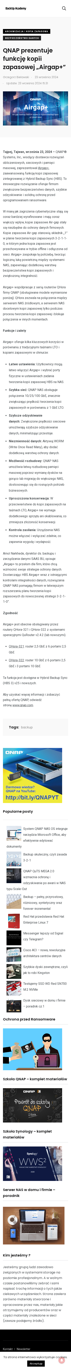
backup (27, 727)
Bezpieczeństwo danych (22, 38)
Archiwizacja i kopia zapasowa (26, 31)
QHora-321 (16, 646)
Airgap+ (43, 168)
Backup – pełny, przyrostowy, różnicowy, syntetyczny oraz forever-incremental (43, 903)
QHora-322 (16, 660)
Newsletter (23, 1349)
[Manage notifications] (62, 1360)
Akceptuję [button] (36, 1363)
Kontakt (8, 1349)
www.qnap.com (22, 705)
